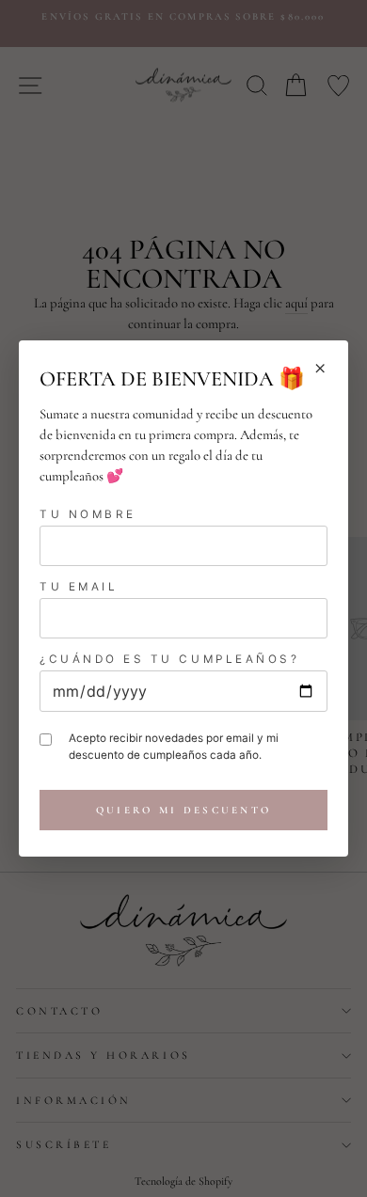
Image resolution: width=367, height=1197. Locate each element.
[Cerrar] (320, 369)
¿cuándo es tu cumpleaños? (169, 659)
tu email (79, 586)
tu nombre (88, 514)
